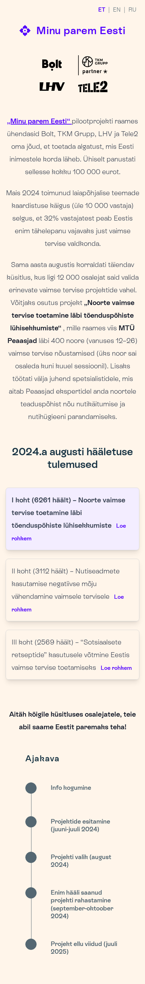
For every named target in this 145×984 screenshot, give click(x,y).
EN (117, 9)
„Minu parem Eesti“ (39, 121)
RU (132, 9)
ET (101, 9)
